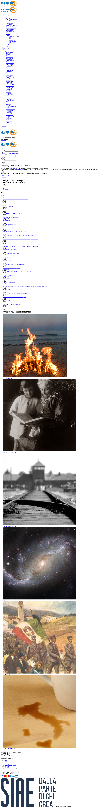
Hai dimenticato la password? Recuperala (9, 153)
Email (2, 149)
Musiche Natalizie (10, 29)
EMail (2, 163)
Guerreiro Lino (9, 80)
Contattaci (5, 761)
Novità (7, 44)
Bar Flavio (8, 54)
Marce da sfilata (12, 43)
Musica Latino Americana (11, 20)
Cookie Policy (6, 767)
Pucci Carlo (8, 98)
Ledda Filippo (9, 82)
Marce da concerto (12, 41)
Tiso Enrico (8, 119)
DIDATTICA (6, 48)
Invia (2, 172)
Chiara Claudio (9, 65)
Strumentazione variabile (11, 28)
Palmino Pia (8, 92)
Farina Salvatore (9, 70)
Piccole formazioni (10, 31)
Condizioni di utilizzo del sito (9, 765)
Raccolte (8, 32)
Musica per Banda (7, 15)
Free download (9, 35)
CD (4, 47)
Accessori (5, 49)
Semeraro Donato (9, 110)
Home (4, 14)
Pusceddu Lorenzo (10, 100)
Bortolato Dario (9, 57)
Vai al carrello (3, 140)
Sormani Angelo (9, 115)
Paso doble (11, 37)
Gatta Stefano (9, 76)
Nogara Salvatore (9, 89)
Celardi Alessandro (10, 64)
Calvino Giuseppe (10, 60)
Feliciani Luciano (9, 72)
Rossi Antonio (9, 104)
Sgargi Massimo (9, 111)
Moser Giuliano (9, 87)
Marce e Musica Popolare (11, 25)
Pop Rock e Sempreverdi (11, 19)
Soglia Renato (9, 112)
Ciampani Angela (9, 66)
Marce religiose (12, 40)
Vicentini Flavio (9, 122)
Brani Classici (9, 17)
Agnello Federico (9, 52)
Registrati (3, 157)
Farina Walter (9, 71)
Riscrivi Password (5, 166)
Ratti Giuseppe (9, 101)
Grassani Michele (9, 78)
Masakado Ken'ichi (10, 84)
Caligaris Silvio (9, 59)
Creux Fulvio (9, 67)
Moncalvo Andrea (10, 86)
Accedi (2, 158)
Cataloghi (8, 34)
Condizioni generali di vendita (9, 764)
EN (2, 126)
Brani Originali (9, 18)
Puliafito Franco (9, 99)
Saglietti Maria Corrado (11, 106)
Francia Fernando (9, 73)
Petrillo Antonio (9, 94)
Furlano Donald (9, 75)
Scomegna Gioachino (10, 109)
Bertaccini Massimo (10, 55)
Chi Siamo (5, 760)
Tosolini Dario (9, 121)
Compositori (5, 51)
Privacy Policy (12, 168)
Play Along (8, 46)
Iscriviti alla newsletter (6, 175)
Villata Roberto (9, 117)
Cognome (3, 162)
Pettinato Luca (9, 95)
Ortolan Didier (9, 90)
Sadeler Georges (9, 105)
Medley (10, 38)
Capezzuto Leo (9, 61)
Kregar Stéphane (9, 81)
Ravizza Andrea (9, 103)
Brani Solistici (9, 22)
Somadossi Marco (10, 113)
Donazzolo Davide (10, 69)
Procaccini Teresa (9, 96)
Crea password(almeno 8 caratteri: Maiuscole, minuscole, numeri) (15, 165)
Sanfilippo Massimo (10, 107)
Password (3, 150)
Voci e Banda (9, 24)
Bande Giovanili (9, 30)
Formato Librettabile (10, 26)
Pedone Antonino (9, 93)
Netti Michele (9, 88)
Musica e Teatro (9, 23)
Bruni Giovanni (9, 58)
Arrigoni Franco (9, 53)
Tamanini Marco (9, 118)
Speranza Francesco (10, 116)
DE (5, 126)
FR (4, 126)
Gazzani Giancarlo (10, 77)
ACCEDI (2, 152)
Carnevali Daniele (10, 63)
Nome (2, 161)
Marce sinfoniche (12, 42)
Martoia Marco (9, 83)
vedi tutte (2, 195)
